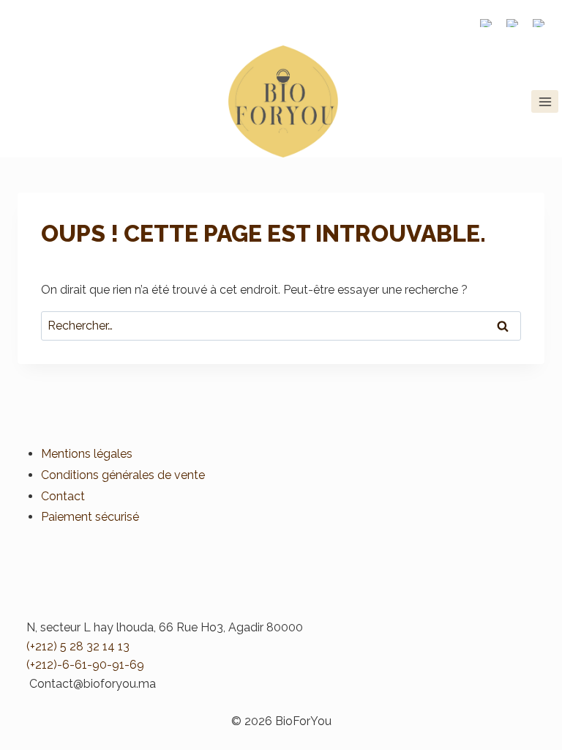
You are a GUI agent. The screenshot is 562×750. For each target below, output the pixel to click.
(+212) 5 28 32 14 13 (78, 646)
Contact (63, 496)
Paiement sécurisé (90, 517)
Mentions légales (86, 454)
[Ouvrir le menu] (544, 101)
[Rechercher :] (281, 326)
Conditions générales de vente (123, 475)
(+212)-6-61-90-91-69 (85, 665)
